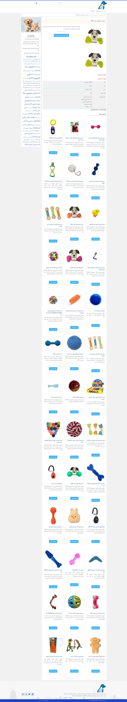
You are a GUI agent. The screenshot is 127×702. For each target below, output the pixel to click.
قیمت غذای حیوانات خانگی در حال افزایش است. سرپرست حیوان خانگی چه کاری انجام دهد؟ (31, 43)
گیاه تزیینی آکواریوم (27, 142)
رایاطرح (39, 700)
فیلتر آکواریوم (25, 114)
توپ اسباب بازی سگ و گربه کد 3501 (76, 613)
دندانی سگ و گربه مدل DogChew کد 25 (54, 613)
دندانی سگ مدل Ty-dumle (77, 570)
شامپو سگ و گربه (32, 85)
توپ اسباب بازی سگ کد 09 (99, 311)
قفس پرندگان (37, 117)
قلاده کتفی (29, 121)
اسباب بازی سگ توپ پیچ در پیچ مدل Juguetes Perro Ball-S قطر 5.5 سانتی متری (54, 313)
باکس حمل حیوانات (27, 61)
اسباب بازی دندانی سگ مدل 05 (77, 656)
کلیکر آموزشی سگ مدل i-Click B (55, 138)
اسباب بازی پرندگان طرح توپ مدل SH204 (75, 181)
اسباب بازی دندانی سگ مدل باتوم (55, 527)
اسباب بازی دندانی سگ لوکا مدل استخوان (54, 656)
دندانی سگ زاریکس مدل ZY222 (98, 21)
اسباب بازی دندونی (92, 15)
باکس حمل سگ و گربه (35, 64)
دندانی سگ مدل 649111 (57, 354)
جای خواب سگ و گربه (30, 71)
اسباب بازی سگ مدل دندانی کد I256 (97, 613)
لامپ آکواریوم (33, 125)
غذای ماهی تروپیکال (29, 110)
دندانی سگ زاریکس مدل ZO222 (76, 224)
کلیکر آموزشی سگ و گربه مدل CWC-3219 (96, 527)
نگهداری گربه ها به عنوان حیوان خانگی (32, 39)
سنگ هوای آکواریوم (34, 83)
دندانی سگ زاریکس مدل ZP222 (76, 267)
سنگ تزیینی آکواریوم (27, 81)
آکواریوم (37, 59)
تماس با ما (92, 11)
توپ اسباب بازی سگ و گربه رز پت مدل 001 (75, 354)
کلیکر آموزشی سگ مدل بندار (56, 484)
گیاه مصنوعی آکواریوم (32, 144)
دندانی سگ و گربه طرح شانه (56, 397)
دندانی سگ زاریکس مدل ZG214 (77, 484)
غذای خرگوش (32, 97)
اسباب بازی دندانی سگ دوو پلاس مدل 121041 (96, 440)
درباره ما (70, 697)
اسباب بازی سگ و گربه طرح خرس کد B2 (97, 656)
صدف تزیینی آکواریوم (31, 87)
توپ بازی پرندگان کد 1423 (78, 397)
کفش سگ (35, 133)
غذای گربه (34, 113)
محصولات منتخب (100, 15)
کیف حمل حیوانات (32, 140)
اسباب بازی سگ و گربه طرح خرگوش (76, 527)
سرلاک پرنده (35, 81)
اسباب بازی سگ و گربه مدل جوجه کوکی (97, 224)
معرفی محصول (99, 11)
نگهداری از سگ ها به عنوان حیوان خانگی (31, 53)
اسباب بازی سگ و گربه (94, 109)
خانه (105, 11)
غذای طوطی (30, 108)
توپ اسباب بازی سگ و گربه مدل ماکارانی (54, 267)
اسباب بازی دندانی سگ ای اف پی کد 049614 (53, 181)
